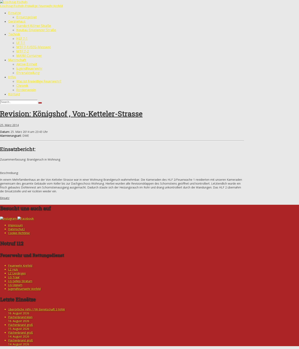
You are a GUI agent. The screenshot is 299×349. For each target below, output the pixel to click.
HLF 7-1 (22, 38)
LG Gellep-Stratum (20, 281)
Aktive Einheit (26, 64)
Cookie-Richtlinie (19, 233)
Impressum (15, 225)
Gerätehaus (16, 21)
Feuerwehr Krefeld (20, 266)
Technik (14, 34)
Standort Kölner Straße (33, 26)
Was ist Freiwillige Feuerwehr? (38, 81)
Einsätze (14, 13)
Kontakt (14, 94)
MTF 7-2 (22, 51)
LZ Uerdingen (17, 273)
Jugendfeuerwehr (29, 68)
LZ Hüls (13, 269)
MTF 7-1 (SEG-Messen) (33, 47)
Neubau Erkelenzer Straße (36, 30)
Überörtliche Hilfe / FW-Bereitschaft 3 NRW (36, 309)
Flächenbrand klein (20, 317)
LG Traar (14, 277)
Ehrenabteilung (27, 73)
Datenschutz (16, 229)
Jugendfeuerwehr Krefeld (24, 289)
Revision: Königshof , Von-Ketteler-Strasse (71, 113)
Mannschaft (17, 60)
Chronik (22, 86)
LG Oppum (15, 285)
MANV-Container (29, 56)
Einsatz (4, 198)
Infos (12, 77)
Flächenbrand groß (20, 325)
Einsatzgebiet (26, 17)
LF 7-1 (20, 43)
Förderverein (26, 90)
